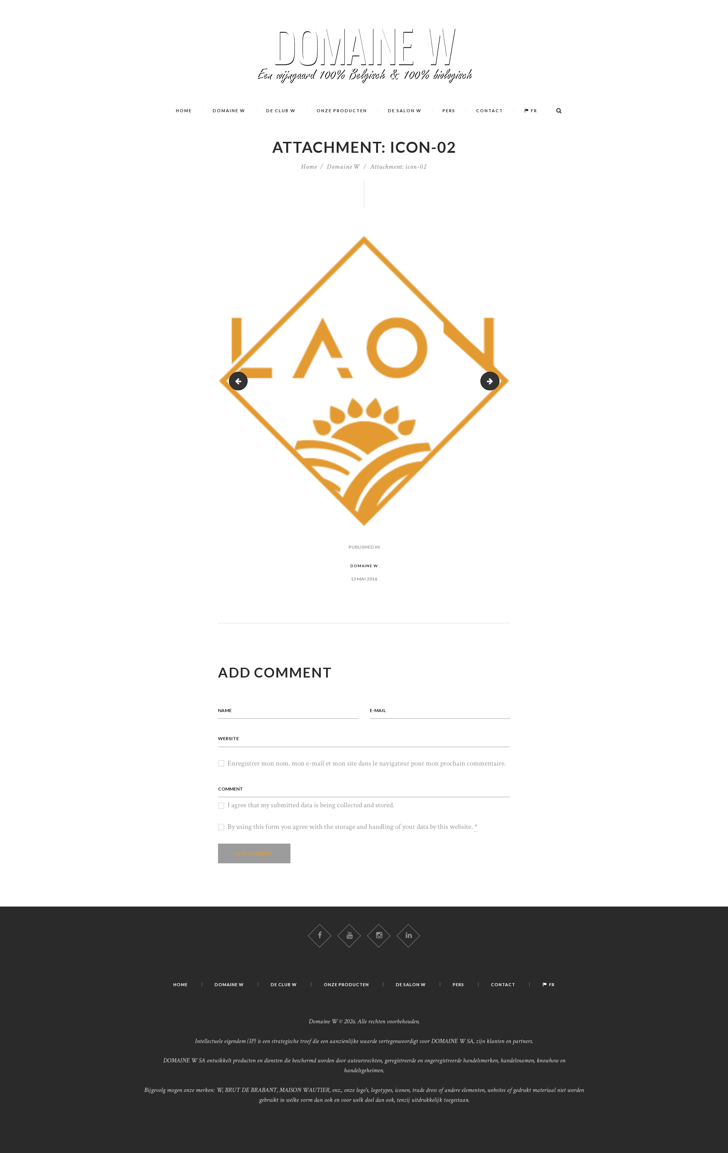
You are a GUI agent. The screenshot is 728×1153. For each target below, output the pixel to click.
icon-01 (240, 381)
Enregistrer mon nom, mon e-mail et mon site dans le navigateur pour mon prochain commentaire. (367, 763)
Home (309, 166)
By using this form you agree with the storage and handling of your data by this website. (352, 826)
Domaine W (343, 166)
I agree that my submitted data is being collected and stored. (311, 805)
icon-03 (495, 381)
